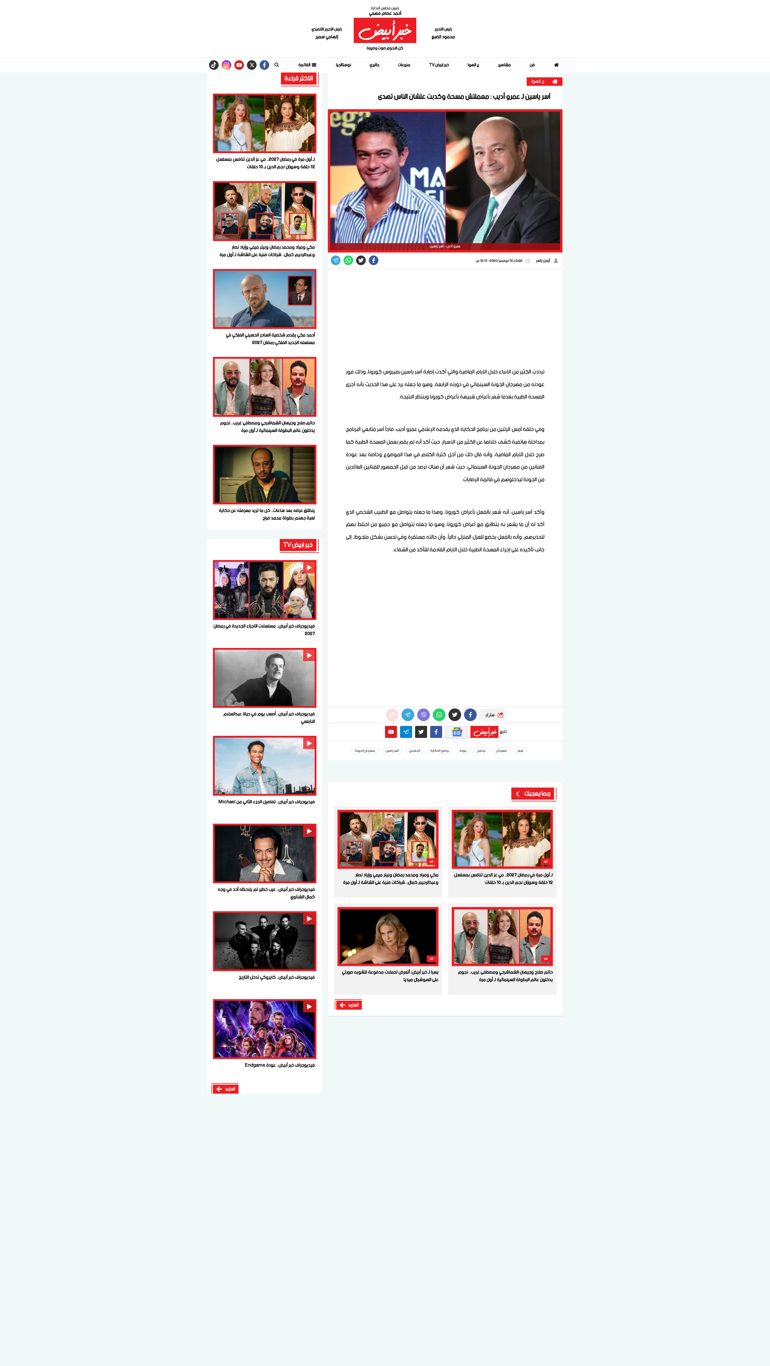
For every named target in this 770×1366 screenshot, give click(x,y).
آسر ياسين (392, 751)
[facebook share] (373, 260)
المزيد (353, 1005)
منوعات (404, 65)
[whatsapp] (392, 714)
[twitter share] (361, 260)
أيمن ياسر (543, 261)
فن (532, 65)
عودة (463, 751)
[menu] (277, 65)
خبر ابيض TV (439, 65)
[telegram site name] (406, 732)
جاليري (374, 65)
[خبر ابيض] (385, 30)
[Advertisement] (445, 318)
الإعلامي (414, 751)
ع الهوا (473, 65)
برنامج (481, 751)
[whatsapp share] (348, 260)
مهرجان (501, 751)
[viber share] (335, 260)
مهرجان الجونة (365, 751)
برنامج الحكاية (439, 751)
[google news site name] (456, 732)
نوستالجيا (343, 65)
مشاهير (504, 65)
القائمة (304, 65)
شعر (520, 751)
